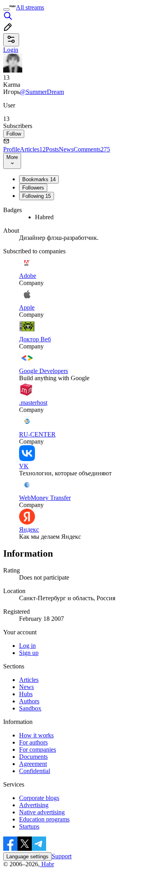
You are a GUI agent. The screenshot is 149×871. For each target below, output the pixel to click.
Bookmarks (39, 179)
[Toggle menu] (6, 9)
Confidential (34, 771)
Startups (29, 826)
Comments (92, 149)
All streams (30, 7)
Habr (47, 864)
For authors (33, 742)
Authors (29, 701)
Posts (52, 149)
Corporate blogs (39, 797)
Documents (33, 756)
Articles (33, 149)
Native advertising (42, 812)
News (66, 149)
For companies (37, 749)
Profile (11, 149)
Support (62, 856)
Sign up (29, 652)
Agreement (33, 763)
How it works (36, 735)
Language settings (27, 857)
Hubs (26, 694)
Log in (27, 645)
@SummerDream (42, 91)
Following (36, 196)
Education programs (44, 819)
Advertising (33, 805)
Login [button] (10, 49)
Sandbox (30, 708)
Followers (33, 188)
